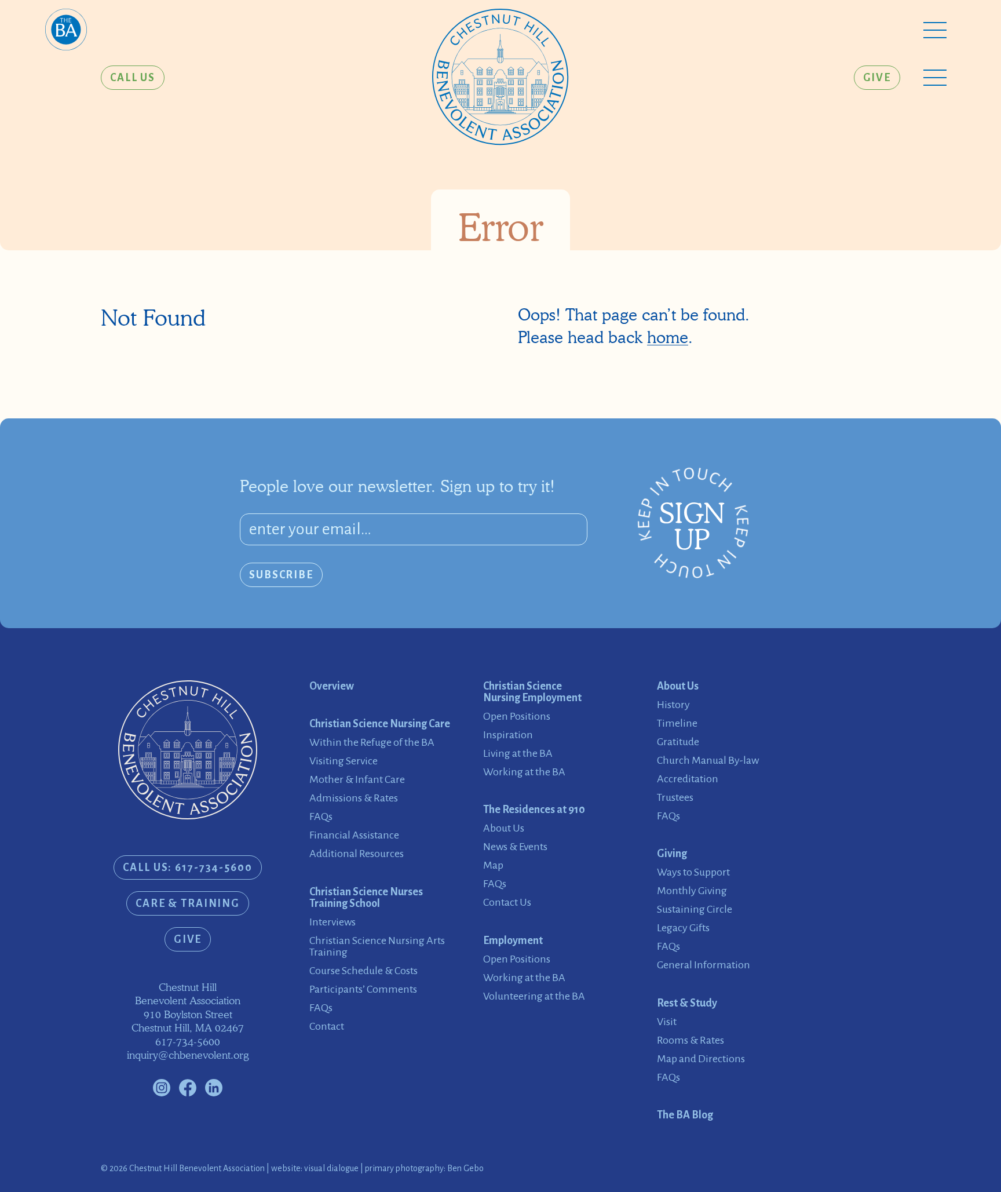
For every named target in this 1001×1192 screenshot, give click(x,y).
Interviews (332, 922)
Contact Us (507, 902)
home (667, 337)
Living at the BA (518, 753)
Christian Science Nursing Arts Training (377, 946)
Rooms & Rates (690, 1040)
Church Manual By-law (708, 760)
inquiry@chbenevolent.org (188, 1055)
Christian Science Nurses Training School (366, 897)
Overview (331, 686)
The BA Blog (685, 1115)
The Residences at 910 (534, 809)
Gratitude (678, 742)
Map (493, 865)
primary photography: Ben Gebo (424, 1168)
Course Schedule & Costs (363, 970)
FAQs (321, 816)
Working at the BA (524, 772)
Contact (326, 1026)
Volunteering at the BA (534, 996)
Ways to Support (693, 872)
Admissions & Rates (353, 798)
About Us (503, 828)
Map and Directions (701, 1059)
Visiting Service (343, 761)
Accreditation (687, 779)
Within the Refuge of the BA (371, 742)
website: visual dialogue (315, 1168)
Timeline (677, 723)
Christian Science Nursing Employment (532, 691)
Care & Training (188, 903)
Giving (672, 853)
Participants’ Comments (363, 989)
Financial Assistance (354, 835)
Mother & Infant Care (357, 779)
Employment (513, 940)
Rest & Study (687, 1003)
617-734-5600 (187, 1042)
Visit (667, 1021)
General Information (703, 965)
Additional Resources (356, 853)
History (673, 704)
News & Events (515, 846)
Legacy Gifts (683, 928)
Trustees (675, 797)
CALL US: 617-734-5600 (187, 867)
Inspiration (508, 735)
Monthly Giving (692, 890)
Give (877, 77)
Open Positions (516, 716)
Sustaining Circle (694, 909)
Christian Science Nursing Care (379, 724)
